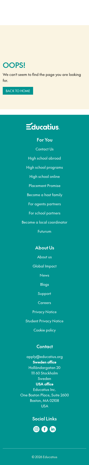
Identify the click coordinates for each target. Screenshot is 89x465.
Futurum (44, 231)
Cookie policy (45, 329)
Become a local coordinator (44, 221)
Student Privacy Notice (44, 320)
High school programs (44, 167)
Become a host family (44, 194)
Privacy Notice (44, 311)
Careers (44, 302)
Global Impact (45, 265)
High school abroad (44, 157)
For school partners (44, 212)
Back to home (18, 90)
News (44, 275)
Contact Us (45, 148)
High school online (44, 176)
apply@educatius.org (44, 356)
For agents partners (44, 203)
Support (44, 293)
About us (44, 256)
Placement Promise (44, 185)
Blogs (44, 284)
